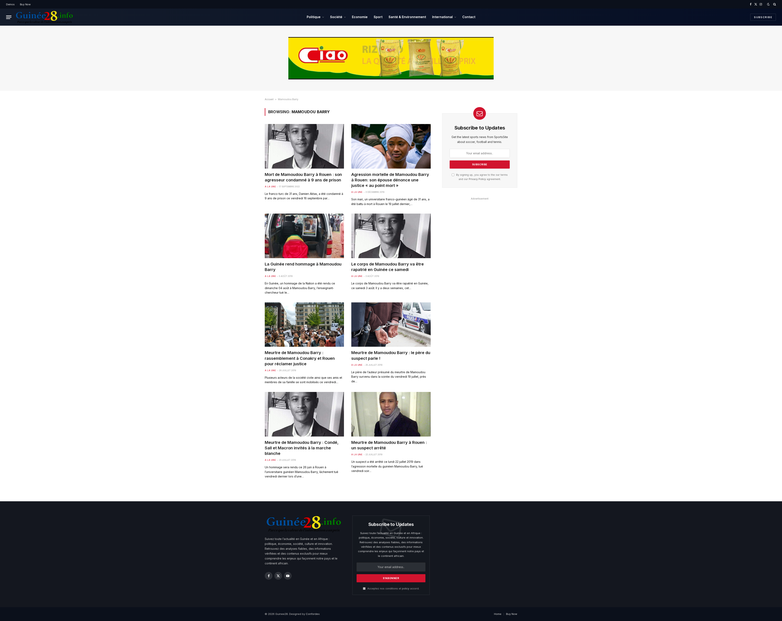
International (442, 17)
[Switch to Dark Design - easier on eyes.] (768, 4)
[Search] (774, 4)
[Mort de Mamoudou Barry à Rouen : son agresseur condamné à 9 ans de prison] (304, 146)
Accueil (269, 99)
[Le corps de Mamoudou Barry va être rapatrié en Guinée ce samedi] (391, 236)
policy (405, 588)
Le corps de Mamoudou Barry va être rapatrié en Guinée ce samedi (387, 267)
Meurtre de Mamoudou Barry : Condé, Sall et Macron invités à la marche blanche (301, 448)
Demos (10, 4)
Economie (360, 17)
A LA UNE (270, 186)
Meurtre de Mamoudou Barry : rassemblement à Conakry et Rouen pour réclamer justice (300, 358)
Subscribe (763, 17)
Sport (378, 17)
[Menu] (8, 17)
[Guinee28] (44, 17)
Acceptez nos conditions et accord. (393, 588)
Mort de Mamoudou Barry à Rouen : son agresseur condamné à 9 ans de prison (303, 177)
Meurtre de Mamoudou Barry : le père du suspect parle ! (390, 355)
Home (497, 614)
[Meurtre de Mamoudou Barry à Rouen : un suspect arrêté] (391, 414)
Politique (314, 17)
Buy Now (25, 4)
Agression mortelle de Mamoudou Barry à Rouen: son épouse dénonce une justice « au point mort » (390, 180)
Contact (468, 17)
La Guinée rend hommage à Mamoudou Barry (303, 267)
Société (336, 17)
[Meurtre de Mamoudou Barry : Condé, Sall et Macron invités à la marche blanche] (304, 414)
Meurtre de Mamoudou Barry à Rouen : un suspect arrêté (389, 445)
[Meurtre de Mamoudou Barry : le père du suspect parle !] (391, 324)
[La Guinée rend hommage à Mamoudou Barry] (304, 236)
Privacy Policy (477, 179)
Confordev (312, 614)
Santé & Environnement (407, 17)
